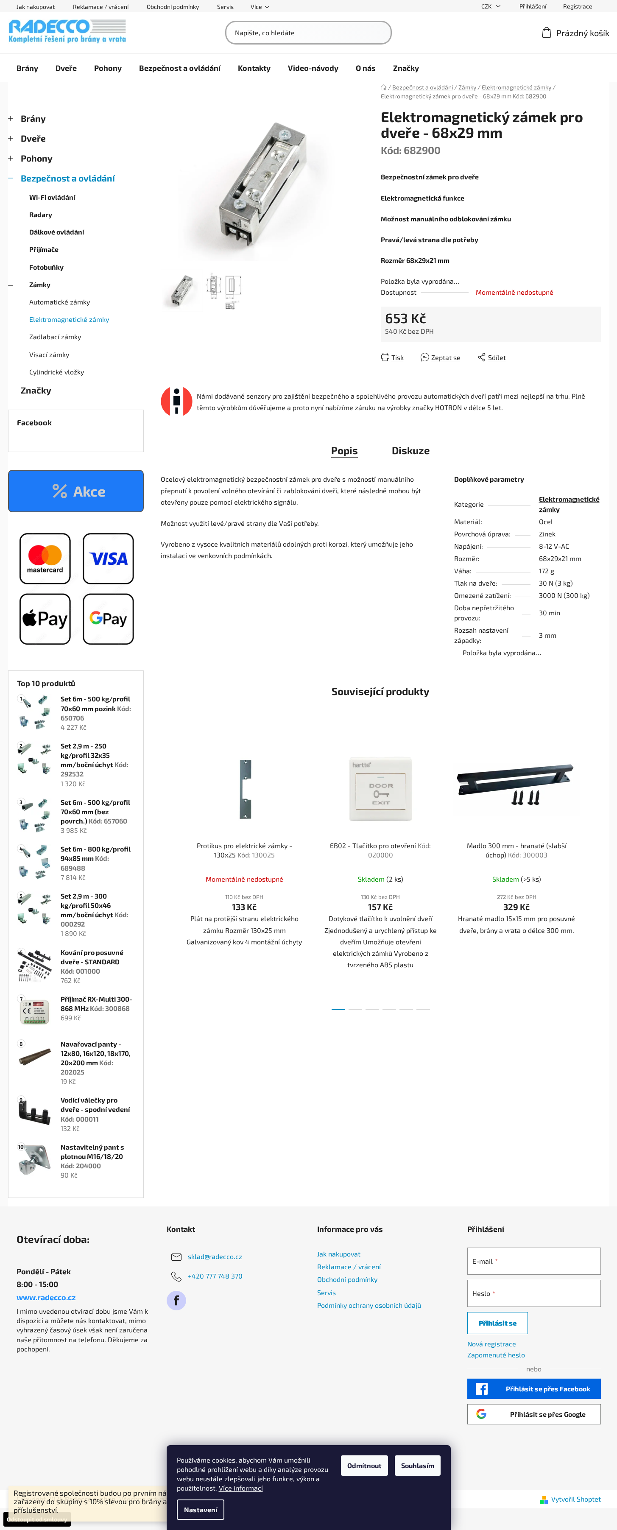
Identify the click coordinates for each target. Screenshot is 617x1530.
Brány (33, 118)
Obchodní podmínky (173, 6)
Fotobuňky (46, 267)
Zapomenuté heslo (496, 1355)
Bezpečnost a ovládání (68, 178)
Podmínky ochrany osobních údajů (369, 1305)
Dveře (33, 138)
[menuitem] (27, 67)
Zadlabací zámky (55, 336)
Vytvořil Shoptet (576, 1499)
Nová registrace (491, 1344)
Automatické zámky (59, 302)
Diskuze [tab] (411, 450)
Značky (36, 390)
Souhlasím (417, 1465)
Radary (40, 214)
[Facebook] (176, 1300)
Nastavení (200, 1509)
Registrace (577, 6)
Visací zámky (49, 354)
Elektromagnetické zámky (69, 319)
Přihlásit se (497, 1323)
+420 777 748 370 (215, 1276)
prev (167, 873)
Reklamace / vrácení (100, 6)
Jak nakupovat (36, 6)
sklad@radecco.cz (215, 1256)
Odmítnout (364, 1465)
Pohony (37, 158)
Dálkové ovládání (56, 232)
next (594, 873)
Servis (225, 6)
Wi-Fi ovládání (52, 197)
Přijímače (44, 249)
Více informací (241, 1488)
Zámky (39, 284)
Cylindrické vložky (56, 372)
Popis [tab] (344, 450)
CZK (487, 6)
